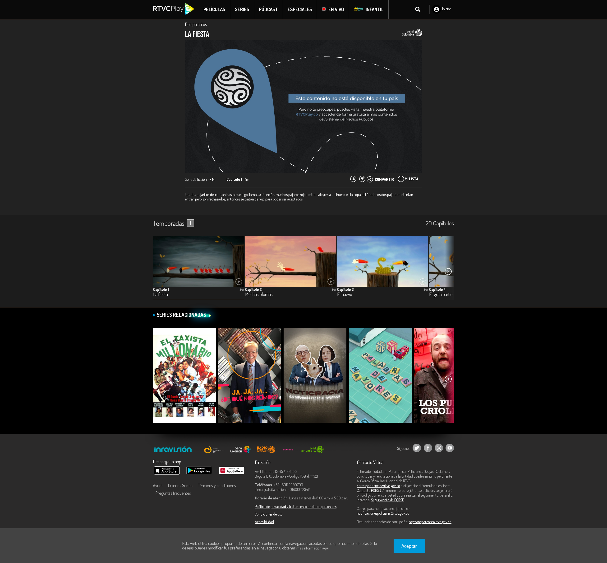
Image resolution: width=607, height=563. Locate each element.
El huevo (344, 294)
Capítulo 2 (253, 289)
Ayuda (158, 485)
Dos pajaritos (196, 24)
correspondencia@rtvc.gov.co (378, 485)
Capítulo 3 (345, 289)
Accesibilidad (264, 521)
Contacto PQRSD (369, 490)
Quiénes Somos (180, 485)
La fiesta (160, 294)
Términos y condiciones (217, 485)
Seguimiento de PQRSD (387, 500)
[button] (448, 271)
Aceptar (409, 545)
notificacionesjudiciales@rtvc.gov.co (383, 513)
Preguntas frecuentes (173, 493)
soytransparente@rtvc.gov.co (430, 521)
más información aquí (312, 548)
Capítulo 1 (161, 289)
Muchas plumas (259, 294)
